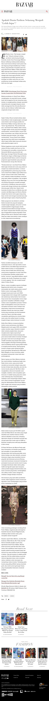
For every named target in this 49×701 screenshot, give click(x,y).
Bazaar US (8, 33)
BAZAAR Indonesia (8, 634)
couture (12, 596)
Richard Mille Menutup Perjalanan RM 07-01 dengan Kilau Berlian (7, 629)
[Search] (47, 11)
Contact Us (16, 677)
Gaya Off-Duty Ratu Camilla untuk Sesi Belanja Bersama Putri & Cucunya (42, 662)
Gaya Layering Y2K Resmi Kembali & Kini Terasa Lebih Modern (6, 662)
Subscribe (27, 677)
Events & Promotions (29, 675)
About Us (39, 675)
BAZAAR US (4, 588)
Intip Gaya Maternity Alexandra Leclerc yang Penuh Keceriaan (21, 629)
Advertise (39, 677)
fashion (6, 596)
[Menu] (2, 11)
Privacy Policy (16, 675)
